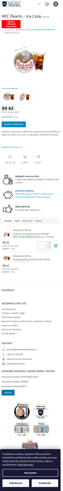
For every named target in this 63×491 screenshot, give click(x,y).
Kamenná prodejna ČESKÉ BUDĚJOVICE (20, 377)
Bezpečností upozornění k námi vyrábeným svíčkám (27, 321)
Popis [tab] (17, 221)
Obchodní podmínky (11, 317)
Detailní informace (10, 147)
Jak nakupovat (9, 309)
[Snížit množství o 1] (49, 247)
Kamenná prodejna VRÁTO (14, 386)
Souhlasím (45, 483)
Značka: (11, 32)
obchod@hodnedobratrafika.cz (21, 349)
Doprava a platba (10, 325)
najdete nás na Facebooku (19, 359)
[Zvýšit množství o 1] (49, 244)
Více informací (25, 464)
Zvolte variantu (13, 124)
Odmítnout (15, 483)
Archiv (8, 392)
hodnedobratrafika (15, 363)
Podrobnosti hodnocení (43, 29)
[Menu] (55, 4)
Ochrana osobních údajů (13, 313)
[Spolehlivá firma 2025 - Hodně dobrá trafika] (22, 411)
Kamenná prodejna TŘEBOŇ (15, 381)
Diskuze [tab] (38, 221)
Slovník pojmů (8, 333)
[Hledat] (39, 4)
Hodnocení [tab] (27, 221)
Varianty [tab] (8, 221)
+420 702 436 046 (14, 354)
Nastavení (30, 473)
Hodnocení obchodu (11, 329)
